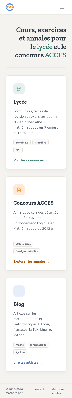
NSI (18, 150)
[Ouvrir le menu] (62, 7)
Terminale (22, 142)
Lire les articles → (27, 362)
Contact (38, 389)
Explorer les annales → (31, 261)
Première (40, 142)
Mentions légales (57, 391)
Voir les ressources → (30, 160)
